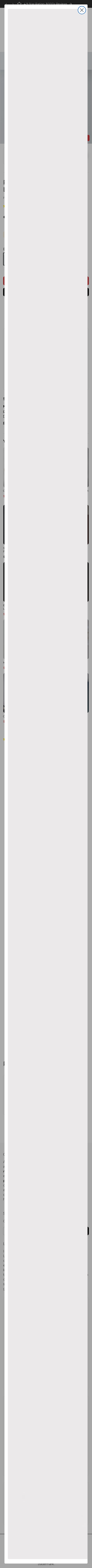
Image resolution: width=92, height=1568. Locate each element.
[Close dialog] (82, 10)
